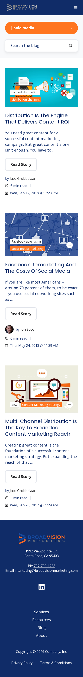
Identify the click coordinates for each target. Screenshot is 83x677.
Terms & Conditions (56, 662)
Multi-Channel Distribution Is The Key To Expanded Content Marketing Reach (41, 427)
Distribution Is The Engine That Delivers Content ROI (37, 118)
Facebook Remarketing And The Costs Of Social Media (40, 267)
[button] (76, 8)
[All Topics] (69, 96)
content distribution (24, 92)
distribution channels (25, 99)
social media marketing (27, 249)
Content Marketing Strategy (41, 405)
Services (41, 611)
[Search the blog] (71, 46)
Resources (41, 619)
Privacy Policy (22, 662)
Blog (41, 627)
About (41, 635)
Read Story (20, 164)
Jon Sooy (27, 329)
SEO (14, 405)
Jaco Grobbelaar (23, 178)
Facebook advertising (26, 241)
